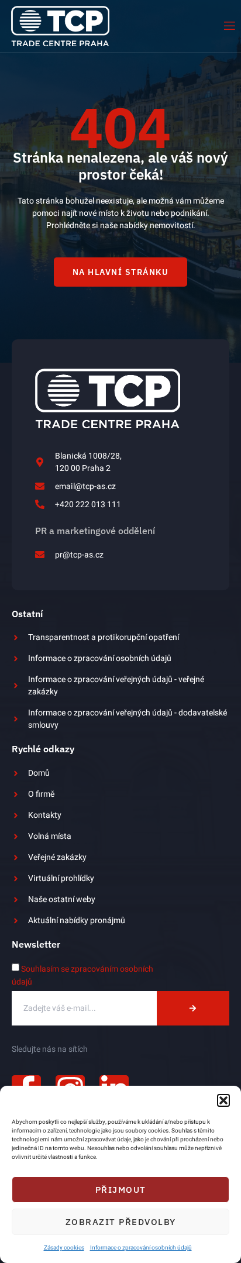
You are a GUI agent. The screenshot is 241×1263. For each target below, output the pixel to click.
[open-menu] (228, 26)
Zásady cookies (64, 1248)
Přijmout (120, 1189)
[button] (223, 1100)
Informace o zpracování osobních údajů (141, 1248)
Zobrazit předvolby (121, 1221)
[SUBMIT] (193, 1008)
